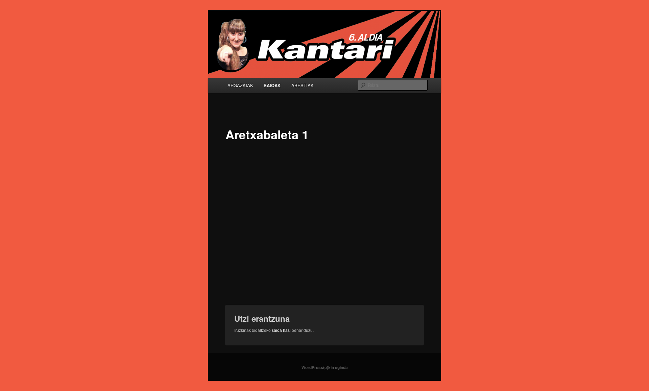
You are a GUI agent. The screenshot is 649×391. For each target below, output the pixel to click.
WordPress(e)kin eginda (325, 367)
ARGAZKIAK (240, 85)
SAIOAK (272, 85)
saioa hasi (281, 330)
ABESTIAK (302, 85)
